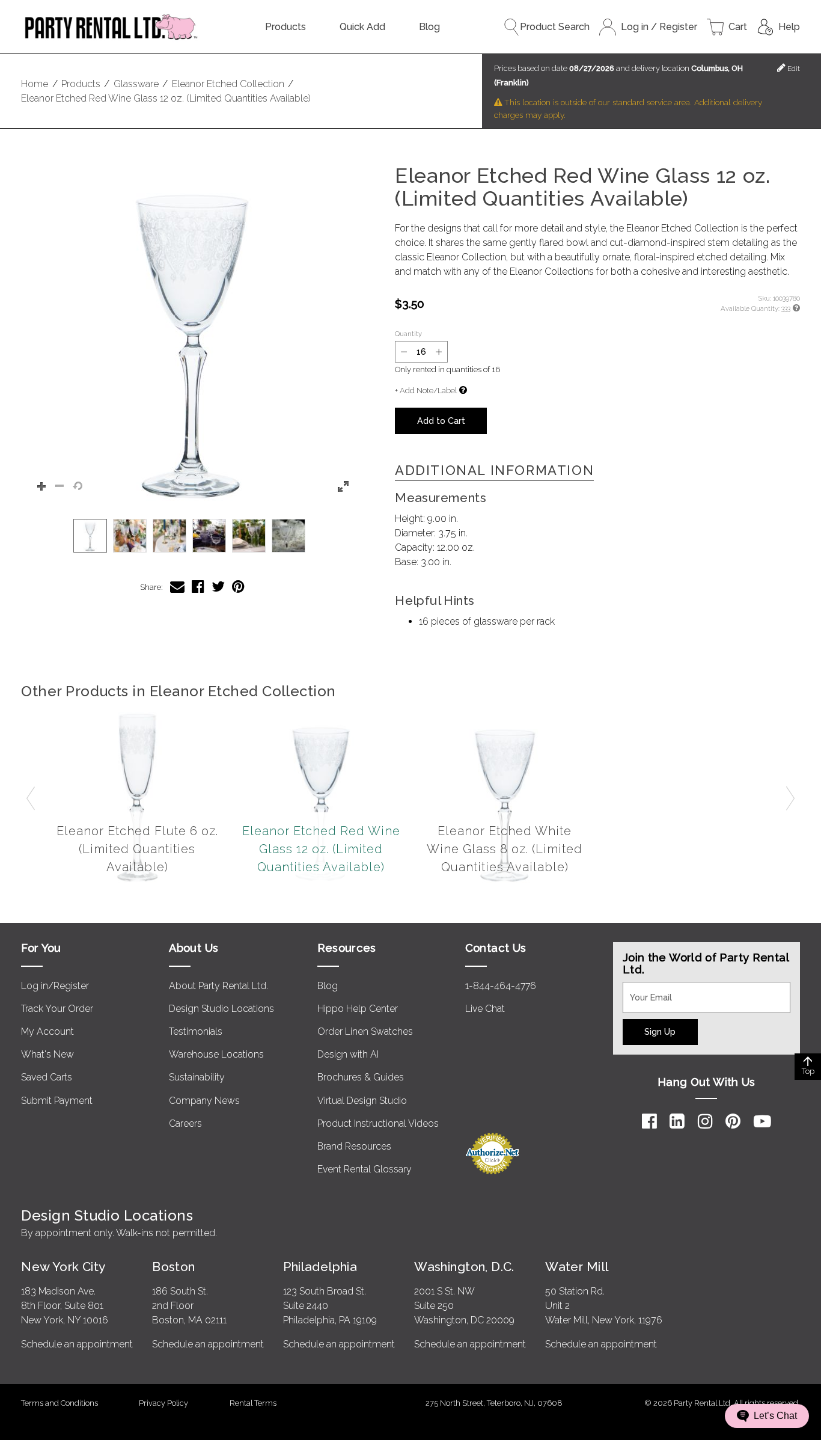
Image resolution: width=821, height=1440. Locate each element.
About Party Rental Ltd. (218, 985)
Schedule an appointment (77, 1344)
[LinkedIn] (677, 1121)
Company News (204, 1100)
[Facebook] (649, 1121)
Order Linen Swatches (365, 1031)
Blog (429, 26)
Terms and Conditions (59, 1403)
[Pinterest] (732, 1121)
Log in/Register (55, 985)
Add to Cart (441, 420)
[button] (192, 335)
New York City (63, 1266)
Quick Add (362, 26)
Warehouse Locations (216, 1054)
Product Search (555, 26)
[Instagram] (705, 1121)
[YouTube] (762, 1121)
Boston (173, 1266)
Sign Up (660, 1031)
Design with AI (348, 1054)
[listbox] (192, 536)
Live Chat (485, 1008)
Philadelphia (320, 1266)
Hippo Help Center (357, 1008)
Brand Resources (354, 1146)
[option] (90, 536)
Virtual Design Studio (362, 1100)
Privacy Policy (163, 1403)
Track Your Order (57, 1008)
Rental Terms (253, 1403)
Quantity (408, 333)
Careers (185, 1123)
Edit (793, 68)
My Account (47, 1031)
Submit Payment (57, 1100)
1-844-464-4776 (500, 985)
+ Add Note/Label (426, 390)
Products (285, 26)
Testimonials (195, 1031)
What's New (47, 1054)
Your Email (645, 989)
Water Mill (576, 1266)
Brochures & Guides (360, 1077)
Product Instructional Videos (378, 1123)
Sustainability (197, 1077)
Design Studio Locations (221, 1008)
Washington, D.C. (464, 1266)
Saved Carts (46, 1077)
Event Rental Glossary (364, 1169)
